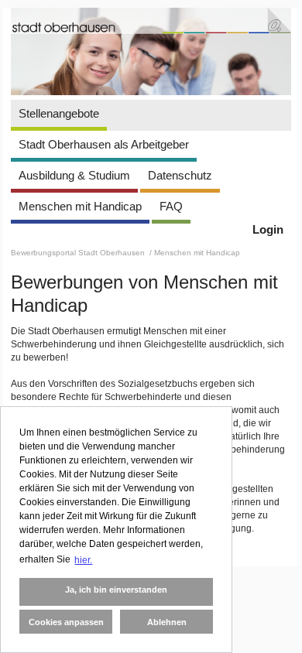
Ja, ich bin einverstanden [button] (116, 589)
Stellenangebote (59, 113)
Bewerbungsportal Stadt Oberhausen (79, 252)
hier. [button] (83, 560)
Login (267, 229)
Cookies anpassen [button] (66, 622)
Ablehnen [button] (167, 622)
